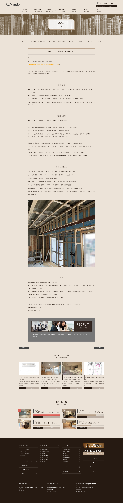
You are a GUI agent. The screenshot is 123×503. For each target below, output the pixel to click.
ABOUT (25, 10)
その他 (99, 41)
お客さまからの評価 (25, 453)
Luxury (64, 453)
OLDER (99, 347)
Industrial (65, 459)
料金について (23, 451)
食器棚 (71, 41)
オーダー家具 (61, 41)
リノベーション (33, 41)
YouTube (94, 458)
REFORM (49, 10)
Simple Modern (66, 449)
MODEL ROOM (37, 10)
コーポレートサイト (68, 467)
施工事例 (44, 445)
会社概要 (22, 455)
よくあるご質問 (24, 469)
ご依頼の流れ (24, 465)
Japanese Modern (66, 457)
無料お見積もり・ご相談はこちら (94, 453)
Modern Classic (66, 455)
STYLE (74, 10)
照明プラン (52, 41)
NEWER (24, 347)
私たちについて (24, 445)
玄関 (80, 41)
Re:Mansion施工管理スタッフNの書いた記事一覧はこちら (44, 64)
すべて (23, 41)
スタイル (65, 445)
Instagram (93, 467)
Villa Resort (65, 461)
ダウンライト (45, 459)
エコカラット (89, 41)
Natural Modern (66, 451)
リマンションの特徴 (25, 449)
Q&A (98, 10)
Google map (22, 490)
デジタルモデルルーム (26, 461)
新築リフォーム (42, 41)
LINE (94, 471)
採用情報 (65, 471)
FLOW (86, 10)
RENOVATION (61, 10)
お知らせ (22, 473)
